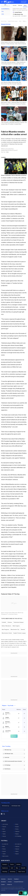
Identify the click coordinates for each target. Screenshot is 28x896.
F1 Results (20, 641)
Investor (10, 881)
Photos (17, 829)
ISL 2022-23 (5, 844)
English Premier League (13, 21)
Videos (4, 831)
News (25, 5)
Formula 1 (4, 864)
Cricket (9, 639)
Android (13, 647)
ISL (3, 11)
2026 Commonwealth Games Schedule (13, 761)
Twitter (24, 643)
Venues (4, 836)
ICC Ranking (18, 836)
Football (14, 639)
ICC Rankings (7, 765)
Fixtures (20, 5)
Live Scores (5, 824)
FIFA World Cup (7, 749)
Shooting (4, 871)
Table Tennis (21, 871)
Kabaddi (23, 868)
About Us (10, 879)
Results (17, 826)
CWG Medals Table (8, 753)
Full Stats (14, 736)
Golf (12, 868)
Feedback (16, 879)
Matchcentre (5, 856)
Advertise (3, 879)
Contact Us (9, 884)
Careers (3, 884)
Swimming (12, 871)
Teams (4, 833)
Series (16, 824)
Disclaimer (3, 881)
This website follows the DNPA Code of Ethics (11, 887)
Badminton (5, 868)
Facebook (12, 643)
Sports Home (3, 21)
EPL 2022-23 (18, 844)
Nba (17, 868)
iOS (18, 647)
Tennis (12, 864)
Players (17, 833)
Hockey (18, 864)
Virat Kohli (6, 757)
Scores (14, 5)
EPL (5, 5)
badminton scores (13, 641)
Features (17, 831)
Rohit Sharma (7, 768)
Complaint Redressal (18, 881)
